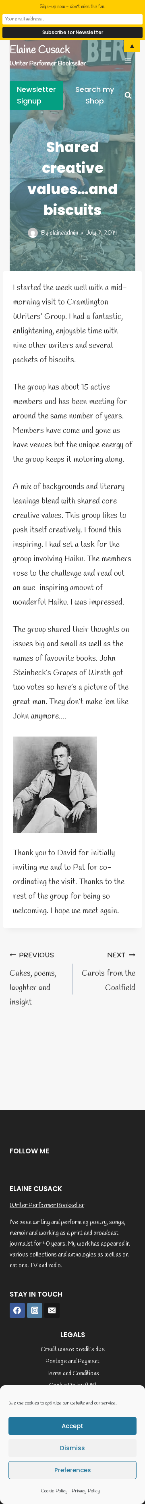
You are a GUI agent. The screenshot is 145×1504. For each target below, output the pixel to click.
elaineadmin (64, 233)
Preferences (72, 1470)
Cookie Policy (54, 1491)
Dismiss (72, 1448)
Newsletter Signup (36, 95)
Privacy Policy (86, 1491)
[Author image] (33, 233)
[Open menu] (127, 60)
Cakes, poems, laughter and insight (33, 979)
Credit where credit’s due (73, 1350)
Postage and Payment (72, 1362)
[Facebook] (17, 1310)
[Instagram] (34, 1310)
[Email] (52, 1310)
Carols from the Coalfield (108, 972)
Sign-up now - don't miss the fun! (72, 7)
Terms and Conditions (72, 1374)
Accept (72, 1426)
